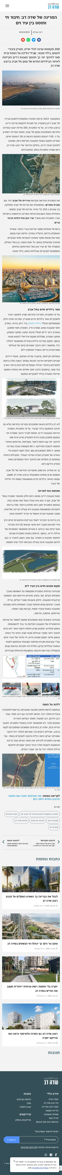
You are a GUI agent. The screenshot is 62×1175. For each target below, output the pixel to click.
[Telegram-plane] (50, 1154)
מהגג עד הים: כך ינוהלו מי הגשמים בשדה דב (32, 943)
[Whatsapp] (45, 1154)
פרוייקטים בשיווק (23, 1119)
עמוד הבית (53, 1099)
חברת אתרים (11, 814)
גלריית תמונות (52, 1110)
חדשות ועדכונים (24, 1099)
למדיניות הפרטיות (29, 1147)
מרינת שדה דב (21, 820)
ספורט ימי (54, 827)
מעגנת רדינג (53, 820)
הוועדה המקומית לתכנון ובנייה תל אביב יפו (39, 814)
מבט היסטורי (25, 1106)
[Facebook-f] (55, 1154)
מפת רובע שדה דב (50, 1106)
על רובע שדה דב (51, 1102)
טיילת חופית (34, 323)
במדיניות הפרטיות (40, 1168)
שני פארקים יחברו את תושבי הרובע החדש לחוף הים (34, 797)
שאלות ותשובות (51, 1114)
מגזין (29, 1103)
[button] (59, 1168)
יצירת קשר (53, 1118)
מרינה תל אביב (37, 820)
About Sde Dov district (47, 1121)
